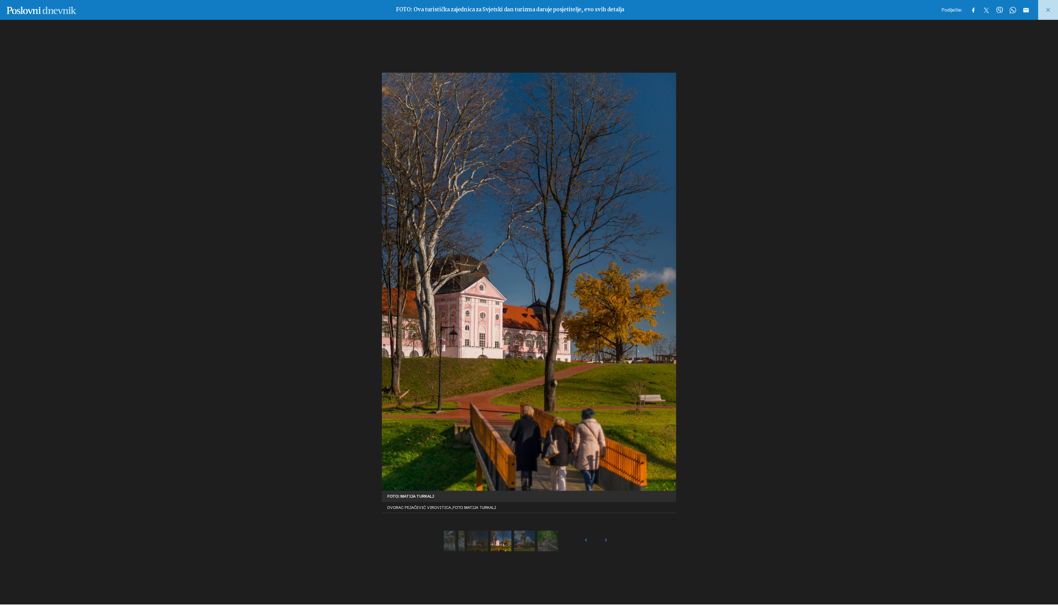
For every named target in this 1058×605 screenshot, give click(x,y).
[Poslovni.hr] (41, 10)
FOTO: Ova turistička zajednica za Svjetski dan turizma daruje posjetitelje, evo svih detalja (510, 10)
